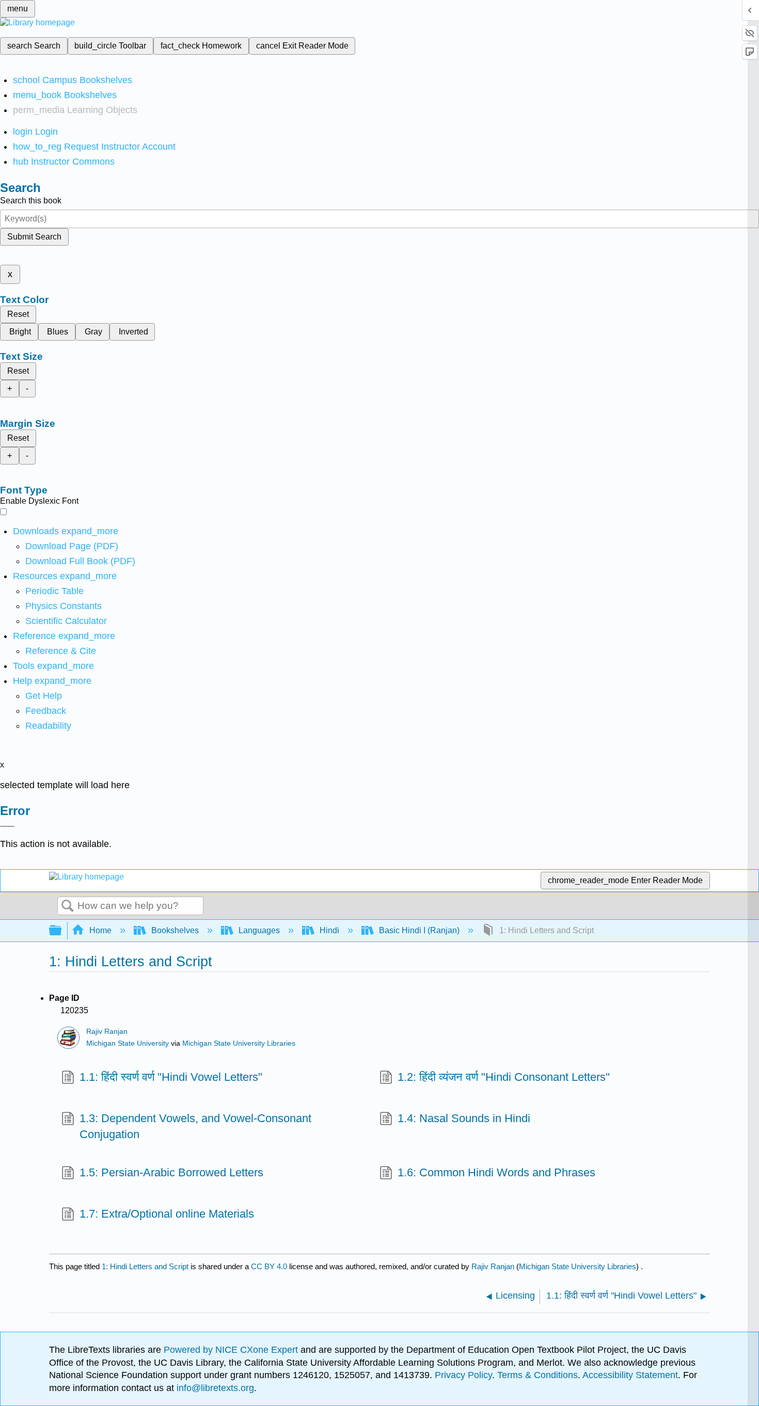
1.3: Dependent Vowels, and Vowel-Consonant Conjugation (195, 1126)
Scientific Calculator (66, 621)
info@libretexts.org (214, 1388)
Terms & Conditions (537, 1375)
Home (100, 930)
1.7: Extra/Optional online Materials (167, 1213)
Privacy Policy (463, 1375)
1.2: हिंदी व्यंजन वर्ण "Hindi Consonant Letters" (504, 1077)
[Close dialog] (7, 826)
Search (67, 906)
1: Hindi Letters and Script (145, 1266)
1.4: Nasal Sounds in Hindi (464, 1118)
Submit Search (34, 236)
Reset (18, 314)
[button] (45, 711)
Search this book (30, 200)
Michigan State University (127, 1043)
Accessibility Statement (630, 1375)
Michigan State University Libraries (238, 1043)
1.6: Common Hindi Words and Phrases (496, 1172)
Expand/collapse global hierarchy (61, 931)
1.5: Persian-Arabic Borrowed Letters (171, 1172)
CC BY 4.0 (269, 1266)
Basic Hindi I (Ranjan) (419, 930)
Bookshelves (175, 930)
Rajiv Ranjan (107, 1031)
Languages (259, 930)
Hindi (329, 930)
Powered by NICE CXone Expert (232, 1350)
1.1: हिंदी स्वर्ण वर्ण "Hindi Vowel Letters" (171, 1077)
